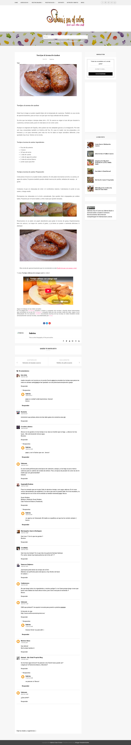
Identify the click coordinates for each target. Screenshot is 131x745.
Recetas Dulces (49, 2)
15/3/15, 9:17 (28, 395)
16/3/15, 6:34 (28, 514)
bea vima (24, 375)
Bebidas (57, 41)
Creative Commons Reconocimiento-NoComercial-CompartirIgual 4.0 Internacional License (99, 215)
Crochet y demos (26, 426)
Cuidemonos (25, 583)
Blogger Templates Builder (82, 742)
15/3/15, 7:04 (24, 376)
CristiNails (24, 548)
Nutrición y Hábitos (72, 2)
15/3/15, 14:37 (24, 549)
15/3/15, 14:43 (29, 449)
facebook (31, 310)
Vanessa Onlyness (27, 564)
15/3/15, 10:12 (24, 465)
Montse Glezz (25, 641)
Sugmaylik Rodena (27, 484)
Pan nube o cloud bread (103, 171)
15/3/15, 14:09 (24, 532)
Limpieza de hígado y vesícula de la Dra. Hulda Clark (103, 162)
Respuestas (26, 390)
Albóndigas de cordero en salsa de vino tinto (103, 188)
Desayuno (51, 41)
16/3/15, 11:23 (24, 603)
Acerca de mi (24, 2)
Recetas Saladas (36, 2)
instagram (38, 312)
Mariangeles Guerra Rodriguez (31, 531)
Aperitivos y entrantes (76, 41)
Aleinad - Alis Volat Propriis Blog (32, 657)
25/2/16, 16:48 (24, 694)
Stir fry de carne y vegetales (104, 180)
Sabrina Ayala (108, 211)
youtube (37, 314)
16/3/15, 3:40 (24, 585)
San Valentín (65, 41)
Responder (24, 386)
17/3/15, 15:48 (29, 678)
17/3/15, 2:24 (24, 642)
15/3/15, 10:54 (24, 486)
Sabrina (28, 394)
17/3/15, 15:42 (29, 626)
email (50, 315)
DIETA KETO (61, 2)
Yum (18, 63)
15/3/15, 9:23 (24, 428)
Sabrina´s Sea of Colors (56, 742)
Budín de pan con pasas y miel (67, 268)
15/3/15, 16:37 (24, 566)
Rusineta (24, 412)
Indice (82, 2)
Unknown (24, 463)
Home (16, 2)
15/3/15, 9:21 (24, 413)
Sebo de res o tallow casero (104, 154)
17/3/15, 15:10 (24, 659)
